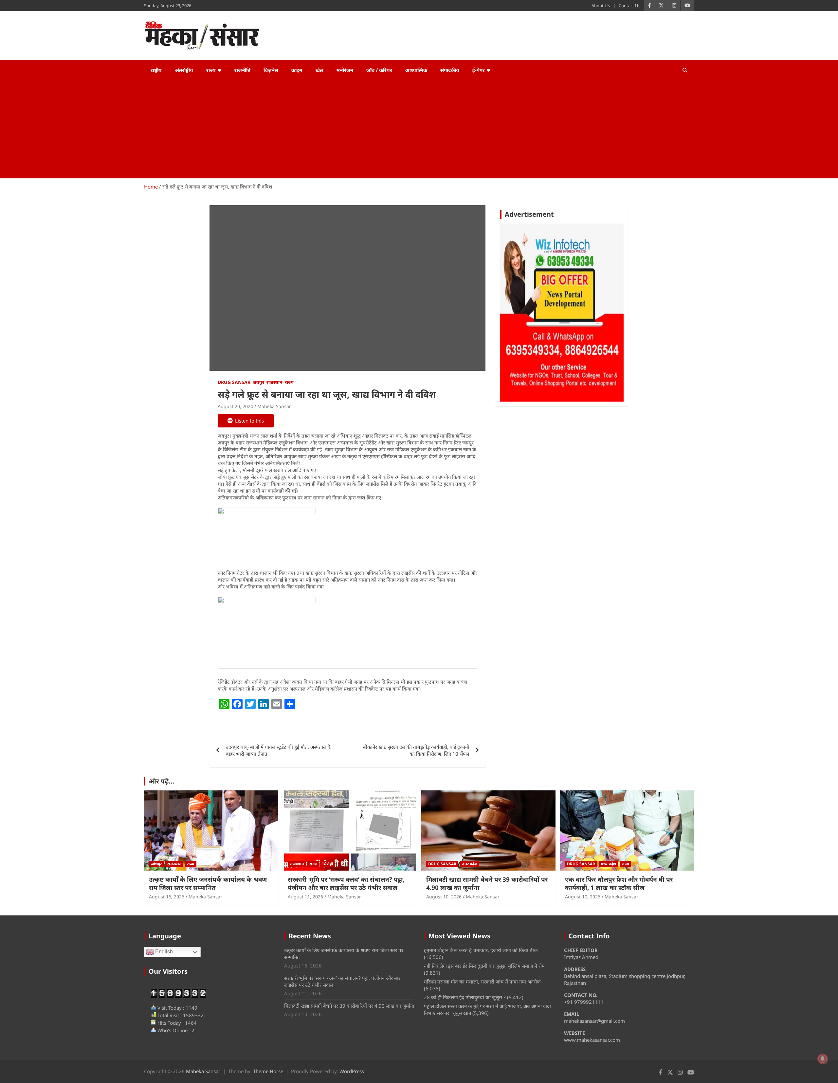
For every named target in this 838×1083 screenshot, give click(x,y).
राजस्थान (274, 382)
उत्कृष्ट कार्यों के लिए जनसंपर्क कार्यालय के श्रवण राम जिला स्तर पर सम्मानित (208, 883)
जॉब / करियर (379, 70)
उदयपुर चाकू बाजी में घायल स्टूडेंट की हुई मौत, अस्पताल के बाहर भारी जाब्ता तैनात (279, 750)
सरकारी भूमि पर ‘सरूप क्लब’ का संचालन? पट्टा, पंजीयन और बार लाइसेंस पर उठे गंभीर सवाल (346, 883)
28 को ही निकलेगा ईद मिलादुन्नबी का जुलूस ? (465, 997)
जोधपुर (156, 864)
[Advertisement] (419, 129)
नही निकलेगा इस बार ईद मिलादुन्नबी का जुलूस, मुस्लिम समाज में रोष (484, 966)
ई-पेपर (478, 70)
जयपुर (258, 382)
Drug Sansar (234, 382)
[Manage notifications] (822, 1059)
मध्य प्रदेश (608, 864)
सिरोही (327, 864)
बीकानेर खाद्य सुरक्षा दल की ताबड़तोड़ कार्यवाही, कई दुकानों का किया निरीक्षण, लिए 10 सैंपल (416, 750)
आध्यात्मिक (416, 70)
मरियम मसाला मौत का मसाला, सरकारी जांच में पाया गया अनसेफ (482, 981)
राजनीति (242, 70)
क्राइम (296, 70)
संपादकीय (449, 70)
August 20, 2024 (235, 406)
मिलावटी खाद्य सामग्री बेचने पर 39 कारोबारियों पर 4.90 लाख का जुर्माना (487, 883)
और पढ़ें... (161, 781)
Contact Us (629, 6)
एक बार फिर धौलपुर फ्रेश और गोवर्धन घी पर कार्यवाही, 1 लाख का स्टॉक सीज (619, 883)
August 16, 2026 (166, 896)
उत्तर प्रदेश (469, 864)
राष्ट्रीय (156, 70)
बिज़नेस (271, 70)
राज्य (211, 70)
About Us (601, 6)
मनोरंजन (345, 70)
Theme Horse (268, 1071)
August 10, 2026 (444, 896)
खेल (319, 70)
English (163, 952)
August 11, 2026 (305, 896)
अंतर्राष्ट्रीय (184, 70)
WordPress (351, 1071)
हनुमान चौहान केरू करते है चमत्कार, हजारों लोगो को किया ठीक (481, 950)
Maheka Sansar (274, 406)
